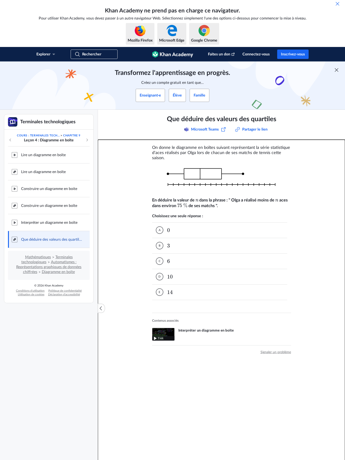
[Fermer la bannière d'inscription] (336, 70)
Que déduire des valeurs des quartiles (51, 239)
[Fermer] (337, 4)
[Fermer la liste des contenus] (101, 308)
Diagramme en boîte (58, 272)
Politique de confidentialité (65, 290)
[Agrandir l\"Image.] (221, 179)
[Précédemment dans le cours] (10, 140)
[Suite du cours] (87, 140)
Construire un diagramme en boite (49, 189)
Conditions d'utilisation (30, 290)
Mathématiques (38, 257)
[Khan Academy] (172, 54)
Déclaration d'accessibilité (64, 294)
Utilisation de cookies (31, 294)
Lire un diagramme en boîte (43, 155)
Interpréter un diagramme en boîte (49, 222)
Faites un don (219, 54)
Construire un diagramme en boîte (49, 206)
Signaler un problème (276, 352)
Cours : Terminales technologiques (38, 135)
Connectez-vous (256, 54)
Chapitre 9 (71, 135)
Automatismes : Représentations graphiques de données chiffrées (48, 267)
